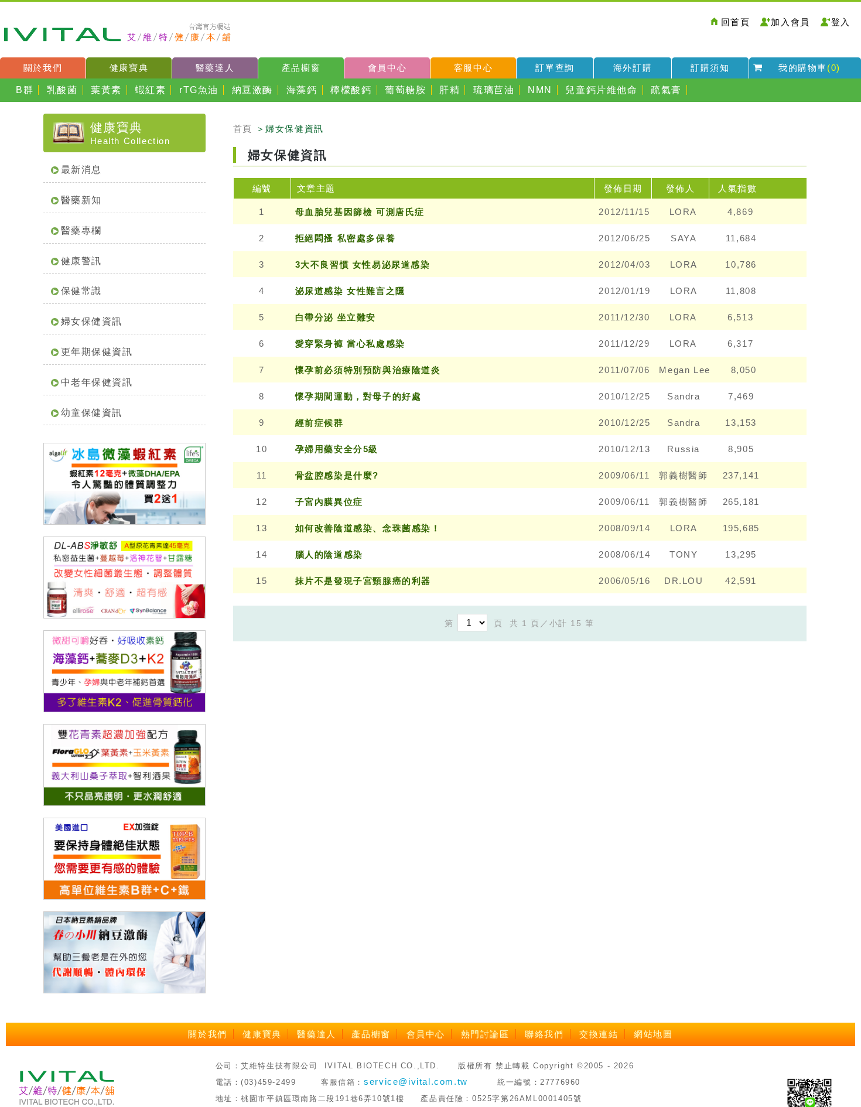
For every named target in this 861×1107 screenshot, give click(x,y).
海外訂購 (632, 68)
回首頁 (735, 22)
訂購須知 (710, 68)
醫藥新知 (81, 200)
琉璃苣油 (493, 90)
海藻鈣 (301, 90)
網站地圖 (653, 1034)
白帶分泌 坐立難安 (335, 317)
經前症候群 (319, 423)
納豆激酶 (252, 90)
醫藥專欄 (81, 230)
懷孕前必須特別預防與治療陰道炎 (368, 370)
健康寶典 (129, 68)
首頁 (242, 129)
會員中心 (387, 68)
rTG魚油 (198, 90)
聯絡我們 (544, 1034)
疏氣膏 (666, 90)
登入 (840, 22)
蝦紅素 (150, 90)
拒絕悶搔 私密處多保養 (345, 238)
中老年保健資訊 (97, 382)
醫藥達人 (215, 68)
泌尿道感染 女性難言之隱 (350, 291)
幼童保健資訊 (92, 413)
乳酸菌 (62, 90)
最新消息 (81, 170)
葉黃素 (106, 90)
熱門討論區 (485, 1034)
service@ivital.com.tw (416, 1081)
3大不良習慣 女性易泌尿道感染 (362, 264)
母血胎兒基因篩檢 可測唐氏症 (360, 212)
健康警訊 (81, 261)
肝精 (449, 90)
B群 (24, 90)
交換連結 (598, 1034)
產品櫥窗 (301, 68)
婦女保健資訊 (92, 321)
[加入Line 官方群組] (809, 1100)
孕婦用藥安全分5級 (336, 449)
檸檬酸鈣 (350, 90)
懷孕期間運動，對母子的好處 (358, 396)
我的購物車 (809, 68)
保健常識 (81, 291)
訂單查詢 (554, 68)
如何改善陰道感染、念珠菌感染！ (368, 528)
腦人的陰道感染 (329, 554)
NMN (540, 90)
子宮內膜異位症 (329, 502)
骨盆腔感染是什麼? (337, 475)
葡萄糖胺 (405, 90)
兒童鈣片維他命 (601, 90)
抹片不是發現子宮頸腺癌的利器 (363, 581)
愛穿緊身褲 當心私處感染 (350, 343)
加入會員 (790, 22)
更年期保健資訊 (97, 352)
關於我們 (42, 68)
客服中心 (473, 68)
